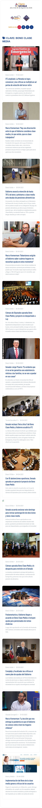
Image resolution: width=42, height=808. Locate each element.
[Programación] (23, 27)
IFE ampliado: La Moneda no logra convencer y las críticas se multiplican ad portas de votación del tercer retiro (21, 81)
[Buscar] (27, 27)
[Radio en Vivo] (19, 27)
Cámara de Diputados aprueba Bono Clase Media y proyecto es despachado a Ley (21, 315)
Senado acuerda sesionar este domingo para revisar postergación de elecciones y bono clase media (21, 512)
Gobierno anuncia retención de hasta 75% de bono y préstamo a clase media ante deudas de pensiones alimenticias (20, 194)
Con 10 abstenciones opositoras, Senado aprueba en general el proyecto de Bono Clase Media (20, 481)
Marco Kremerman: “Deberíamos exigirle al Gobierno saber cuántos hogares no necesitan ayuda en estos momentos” (20, 258)
